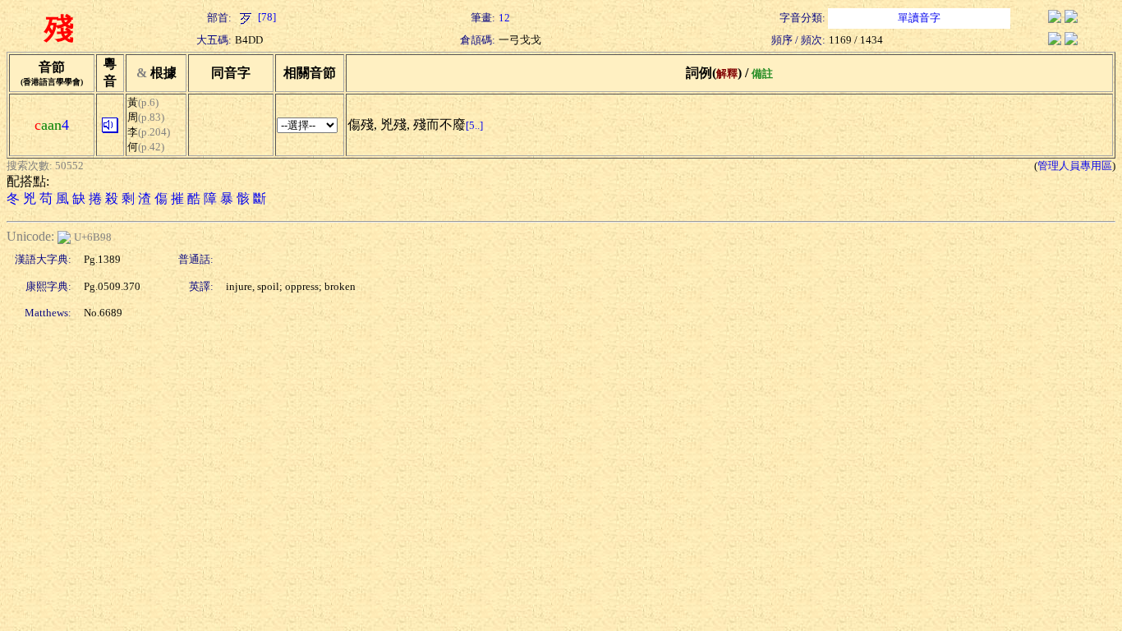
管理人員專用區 (1074, 165)
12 (504, 18)
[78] (265, 17)
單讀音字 (919, 18)
